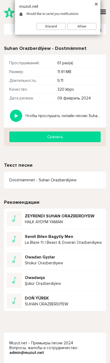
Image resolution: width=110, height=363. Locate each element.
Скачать (55, 136)
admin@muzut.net (26, 352)
